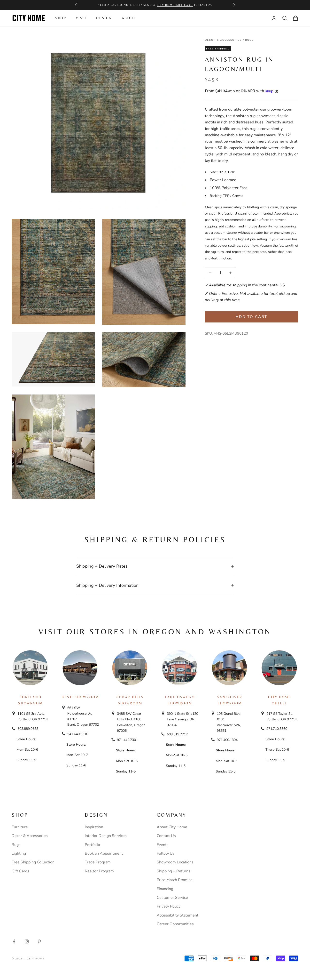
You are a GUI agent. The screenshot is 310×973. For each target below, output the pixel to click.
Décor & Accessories (223, 40)
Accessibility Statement (177, 915)
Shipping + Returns (173, 871)
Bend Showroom (80, 697)
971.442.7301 (127, 740)
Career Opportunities (175, 924)
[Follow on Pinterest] (39, 941)
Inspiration (94, 827)
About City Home (172, 827)
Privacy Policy (168, 906)
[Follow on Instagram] (26, 941)
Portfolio (92, 844)
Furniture (20, 827)
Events (163, 844)
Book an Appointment (104, 853)
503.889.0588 (27, 728)
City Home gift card (175, 4)
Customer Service (172, 897)
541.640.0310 (77, 734)
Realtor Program (99, 871)
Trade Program (98, 862)
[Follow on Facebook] (14, 941)
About (129, 18)
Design (104, 18)
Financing (165, 889)
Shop (60, 18)
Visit (81, 18)
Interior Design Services (106, 835)
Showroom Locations (175, 862)
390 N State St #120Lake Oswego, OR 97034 (182, 719)
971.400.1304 (227, 740)
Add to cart (251, 316)
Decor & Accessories (30, 835)
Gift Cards (20, 871)
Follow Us (166, 853)
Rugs (249, 40)
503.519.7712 (177, 734)
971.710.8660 (276, 728)
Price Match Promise (175, 880)
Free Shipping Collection (33, 862)
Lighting (19, 853)
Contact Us (166, 835)
